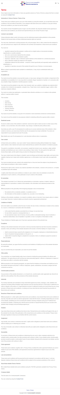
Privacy (32, 390)
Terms (27, 390)
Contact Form (11, 15)
